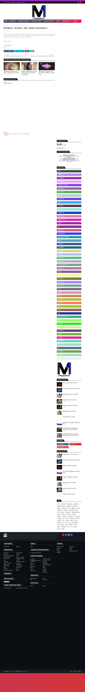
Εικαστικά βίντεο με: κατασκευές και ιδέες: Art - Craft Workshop (17, 133)
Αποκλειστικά (61, 174)
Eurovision (61, 285)
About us (8, 2)
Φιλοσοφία (6, 554)
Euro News (61, 282)
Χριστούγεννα (6, 564)
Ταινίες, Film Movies (8, 588)
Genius (60, 292)
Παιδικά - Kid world (7, 563)
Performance (32, 570)
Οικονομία (61, 230)
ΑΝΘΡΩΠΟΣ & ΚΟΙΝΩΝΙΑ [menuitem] (24, 21)
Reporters (61, 330)
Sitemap (23, 2)
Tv (6, 47)
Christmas (61, 268)
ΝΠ (59, 226)
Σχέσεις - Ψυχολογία (20, 557)
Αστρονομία (61, 178)
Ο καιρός (58, 551)
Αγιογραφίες (6, 134)
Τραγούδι (44, 569)
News (59, 327)
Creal (59, 275)
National (60, 323)
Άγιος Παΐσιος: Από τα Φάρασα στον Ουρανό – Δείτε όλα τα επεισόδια (70, 429)
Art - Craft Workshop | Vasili (35, 552)
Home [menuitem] (6, 21)
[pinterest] (80, 2)
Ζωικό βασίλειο (19, 565)
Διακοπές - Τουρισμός (20, 561)
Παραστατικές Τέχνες (63, 237)
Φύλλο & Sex (6, 558)
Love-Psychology (62, 316)
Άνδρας (31, 585)
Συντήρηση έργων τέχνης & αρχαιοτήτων (35, 561)
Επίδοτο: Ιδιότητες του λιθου (69, 416)
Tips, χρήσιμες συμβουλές (9, 555)
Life (59, 313)
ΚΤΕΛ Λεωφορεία (33, 578)
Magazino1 (7, 30)
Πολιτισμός (61, 247)
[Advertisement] (29, 122)
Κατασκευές (61, 212)
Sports (60, 334)
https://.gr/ (8, 45)
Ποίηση (31, 564)
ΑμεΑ (59, 171)
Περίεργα (60, 243)
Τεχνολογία (18, 563)
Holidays (60, 302)
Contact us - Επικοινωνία (16, 2)
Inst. (59, 306)
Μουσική (32, 567)
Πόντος (70, 549)
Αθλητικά (58, 552)
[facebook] (78, 2)
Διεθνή (58, 549)
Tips (59, 344)
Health (60, 295)
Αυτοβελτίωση (19, 564)
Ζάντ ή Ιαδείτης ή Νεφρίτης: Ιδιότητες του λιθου (71, 423)
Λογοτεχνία (61, 216)
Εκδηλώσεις (61, 191)
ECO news (60, 278)
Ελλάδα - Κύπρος (60, 546)
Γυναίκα (44, 585)
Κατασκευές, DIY (46, 560)
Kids (59, 309)
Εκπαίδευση (61, 198)
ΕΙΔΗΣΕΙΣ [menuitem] (75, 21)
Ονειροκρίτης (61, 233)
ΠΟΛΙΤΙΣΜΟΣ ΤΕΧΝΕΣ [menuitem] (48, 21)
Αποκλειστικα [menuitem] (12, 21)
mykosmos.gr (69, 161)
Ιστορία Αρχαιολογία (47, 558)
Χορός (31, 569)
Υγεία (5, 560)
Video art (44, 570)
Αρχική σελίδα (6, 25)
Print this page (6, 581)
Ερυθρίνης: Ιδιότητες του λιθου (69, 411)
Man (59, 320)
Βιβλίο (44, 567)
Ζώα (59, 202)
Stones (60, 337)
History (60, 299)
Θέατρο (44, 566)
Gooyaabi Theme (24, 671)
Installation (45, 572)
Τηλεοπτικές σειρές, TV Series (22, 588)
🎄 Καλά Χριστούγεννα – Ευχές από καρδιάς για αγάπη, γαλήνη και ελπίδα (71, 434)
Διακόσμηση (61, 188)
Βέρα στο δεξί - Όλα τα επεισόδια (70, 382)
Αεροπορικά (45, 579)
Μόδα (59, 223)
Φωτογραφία (61, 261)
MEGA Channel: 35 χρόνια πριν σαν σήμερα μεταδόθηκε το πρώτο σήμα (46, 73)
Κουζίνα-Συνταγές (7, 557)
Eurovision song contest (8, 570)
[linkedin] (71, 535)
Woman (60, 354)
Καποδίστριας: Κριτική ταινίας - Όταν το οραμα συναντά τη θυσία (11, 72)
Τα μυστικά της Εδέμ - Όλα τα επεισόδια (71, 388)
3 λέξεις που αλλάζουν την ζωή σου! (70, 405)
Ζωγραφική (61, 205)
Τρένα (44, 578)
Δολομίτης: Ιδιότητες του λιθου (69, 399)
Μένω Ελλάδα (61, 219)
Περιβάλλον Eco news (73, 551)
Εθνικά (70, 548)
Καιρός (60, 209)
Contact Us (79, 671)
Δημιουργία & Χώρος (63, 185)
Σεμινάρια (60, 254)
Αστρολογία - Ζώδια (20, 558)
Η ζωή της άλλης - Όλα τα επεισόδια (70, 394)
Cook (59, 271)
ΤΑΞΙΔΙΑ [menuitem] (57, 21)
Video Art (60, 351)
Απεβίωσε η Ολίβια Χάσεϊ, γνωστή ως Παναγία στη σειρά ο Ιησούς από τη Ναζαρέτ (29, 73)
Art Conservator (62, 264)
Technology (61, 341)
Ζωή (17, 555)
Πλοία (31, 579)
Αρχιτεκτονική (33, 566)
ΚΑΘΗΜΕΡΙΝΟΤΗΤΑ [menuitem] (66, 21)
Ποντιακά (60, 250)
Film (59, 289)
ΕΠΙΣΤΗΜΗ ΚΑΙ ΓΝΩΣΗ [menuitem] (36, 21)
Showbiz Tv (6, 568)
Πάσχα (59, 240)
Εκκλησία (60, 195)
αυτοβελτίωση (61, 181)
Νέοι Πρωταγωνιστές (47, 564)
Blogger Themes (12, 671)
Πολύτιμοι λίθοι (19, 552)
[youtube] (63, 447)
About (75, 671)
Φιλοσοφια (60, 257)
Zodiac (60, 358)
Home (5, 2)
